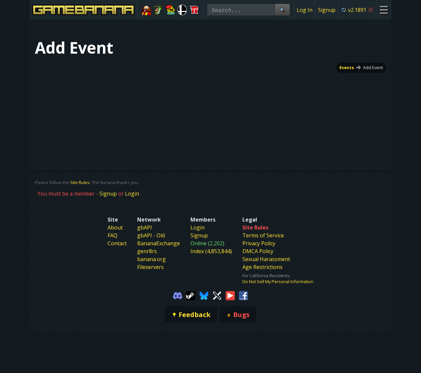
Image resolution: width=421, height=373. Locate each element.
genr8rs (147, 251)
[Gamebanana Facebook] (243, 295)
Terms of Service (263, 235)
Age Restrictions (262, 267)
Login (132, 193)
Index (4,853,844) (211, 251)
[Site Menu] (383, 9)
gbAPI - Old (151, 235)
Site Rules (80, 182)
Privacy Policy (258, 243)
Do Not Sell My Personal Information (277, 281)
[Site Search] (282, 9)
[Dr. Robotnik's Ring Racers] (146, 9)
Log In (304, 9)
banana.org (151, 259)
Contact (117, 243)
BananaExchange (158, 243)
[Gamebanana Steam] (191, 295)
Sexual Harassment (266, 259)
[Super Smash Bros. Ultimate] (182, 9)
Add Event (373, 67)
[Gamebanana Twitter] (217, 295)
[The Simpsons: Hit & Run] (170, 9)
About (115, 227)
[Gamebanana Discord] (177, 295)
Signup (326, 9)
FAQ (112, 235)
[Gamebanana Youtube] (230, 295)
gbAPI (144, 227)
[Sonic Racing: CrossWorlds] (194, 9)
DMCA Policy (257, 251)
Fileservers (150, 267)
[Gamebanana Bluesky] (204, 295)
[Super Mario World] (158, 9)
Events (346, 67)
